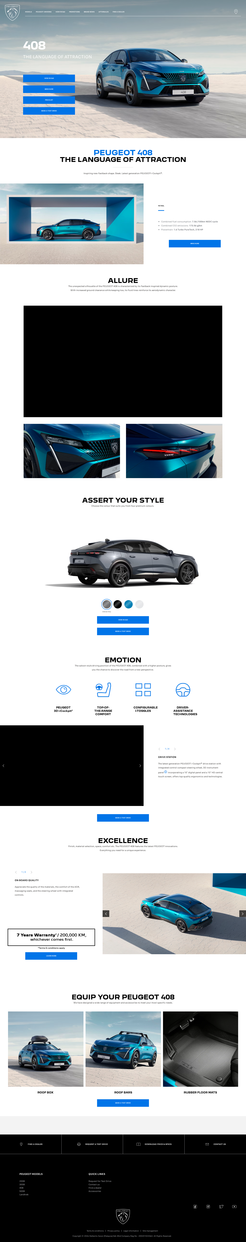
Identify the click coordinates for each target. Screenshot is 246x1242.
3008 (22, 1184)
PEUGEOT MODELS (31, 1174)
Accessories (95, 1191)
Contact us (94, 1184)
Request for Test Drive (100, 1181)
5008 (22, 1191)
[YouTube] (234, 1206)
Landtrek (23, 1194)
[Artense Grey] (107, 604)
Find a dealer (95, 1187)
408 (21, 1187)
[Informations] (165, 772)
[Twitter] (221, 1206)
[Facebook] (195, 1206)
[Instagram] (208, 1206)
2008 (22, 1181)
